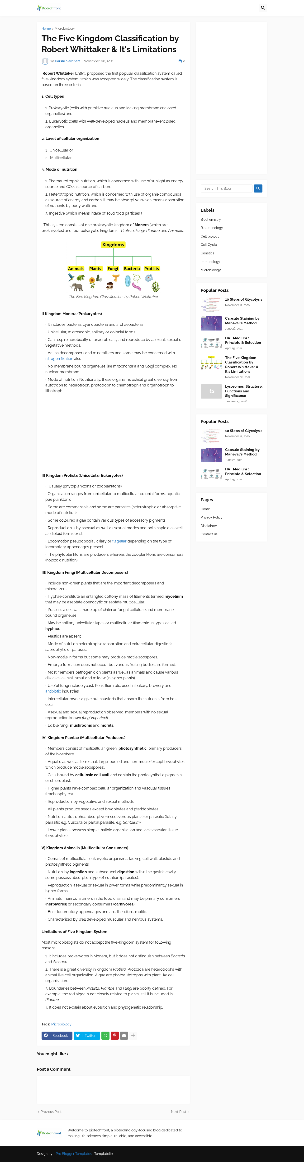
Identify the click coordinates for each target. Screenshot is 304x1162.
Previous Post (51, 1112)
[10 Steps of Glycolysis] (211, 304)
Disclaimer (209, 526)
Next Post (178, 1112)
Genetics (207, 253)
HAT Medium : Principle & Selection (243, 340)
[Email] (124, 1036)
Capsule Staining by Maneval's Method (242, 320)
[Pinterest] (115, 1036)
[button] (263, 8)
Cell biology (210, 236)
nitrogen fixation (59, 358)
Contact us (209, 534)
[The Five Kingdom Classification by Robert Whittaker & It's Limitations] (211, 363)
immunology (210, 262)
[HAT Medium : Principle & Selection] (211, 343)
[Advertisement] (113, 433)
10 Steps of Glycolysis (243, 299)
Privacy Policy (212, 517)
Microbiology (65, 28)
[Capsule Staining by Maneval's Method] (211, 323)
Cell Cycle (209, 245)
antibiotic (53, 691)
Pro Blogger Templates (74, 1154)
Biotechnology (212, 228)
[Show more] (133, 1036)
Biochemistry (211, 219)
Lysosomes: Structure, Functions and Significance (243, 391)
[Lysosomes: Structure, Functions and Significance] (211, 391)
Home (46, 28)
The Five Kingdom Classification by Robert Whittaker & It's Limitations (242, 365)
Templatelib (103, 1154)
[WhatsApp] (105, 1036)
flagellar (119, 541)
